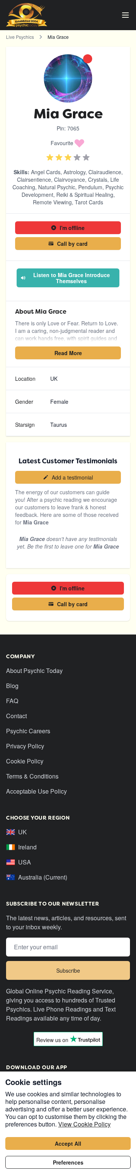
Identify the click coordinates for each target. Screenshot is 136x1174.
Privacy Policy (25, 746)
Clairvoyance (69, 179)
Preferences (68, 1162)
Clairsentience (34, 179)
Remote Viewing (52, 202)
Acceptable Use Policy (36, 791)
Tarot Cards (89, 202)
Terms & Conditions (32, 776)
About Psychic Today (34, 670)
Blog (12, 685)
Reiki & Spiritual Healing (84, 194)
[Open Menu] (125, 15)
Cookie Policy (24, 761)
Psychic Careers (28, 730)
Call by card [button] (72, 243)
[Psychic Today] (26, 15)
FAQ (12, 700)
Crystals (97, 179)
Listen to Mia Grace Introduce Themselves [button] (71, 278)
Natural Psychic (56, 187)
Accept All (68, 1143)
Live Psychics (20, 37)
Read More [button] (68, 353)
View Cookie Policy (84, 1124)
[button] (68, 142)
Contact (16, 715)
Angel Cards (45, 172)
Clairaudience (104, 172)
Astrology (74, 172)
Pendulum (90, 187)
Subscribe (68, 970)
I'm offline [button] (72, 227)
